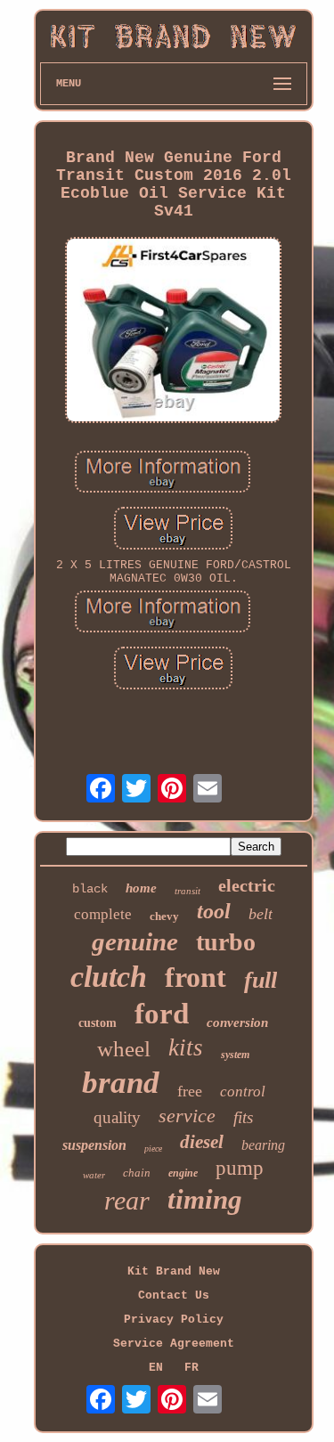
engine (183, 1173)
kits (185, 1047)
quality (117, 1117)
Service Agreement (173, 1343)
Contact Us (173, 1295)
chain (137, 1172)
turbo (226, 942)
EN (156, 1367)
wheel (124, 1049)
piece (153, 1148)
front (195, 977)
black (90, 889)
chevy (164, 916)
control (242, 1091)
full (260, 980)
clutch (108, 976)
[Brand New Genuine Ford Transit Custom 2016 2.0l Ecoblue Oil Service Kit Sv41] (173, 332)
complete (103, 914)
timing (204, 1199)
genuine (135, 941)
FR (191, 1367)
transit (187, 890)
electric (246, 885)
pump (240, 1168)
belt (260, 914)
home (141, 888)
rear (127, 1200)
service (187, 1115)
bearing (263, 1145)
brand (120, 1082)
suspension (94, 1145)
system (235, 1054)
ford (161, 1014)
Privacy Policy (174, 1319)
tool (214, 911)
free (189, 1091)
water (94, 1174)
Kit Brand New (173, 1271)
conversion (237, 1022)
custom (97, 1023)
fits (243, 1117)
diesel (202, 1142)
